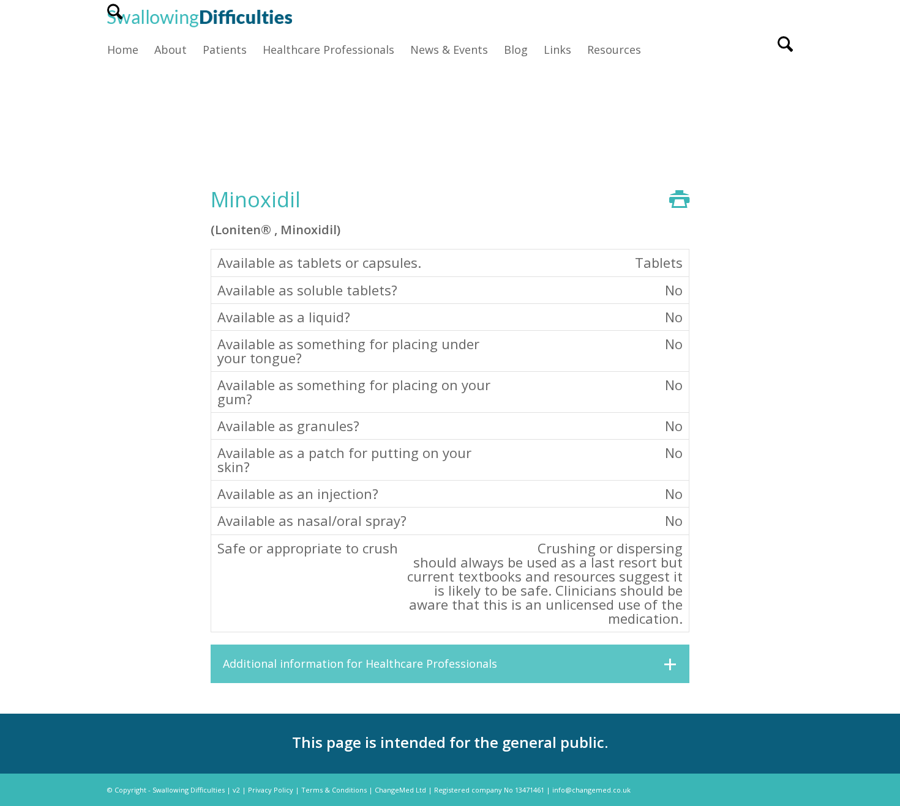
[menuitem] (114, 17)
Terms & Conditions (334, 789)
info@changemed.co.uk (591, 789)
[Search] (114, 17)
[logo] (199, 17)
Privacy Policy (270, 789)
